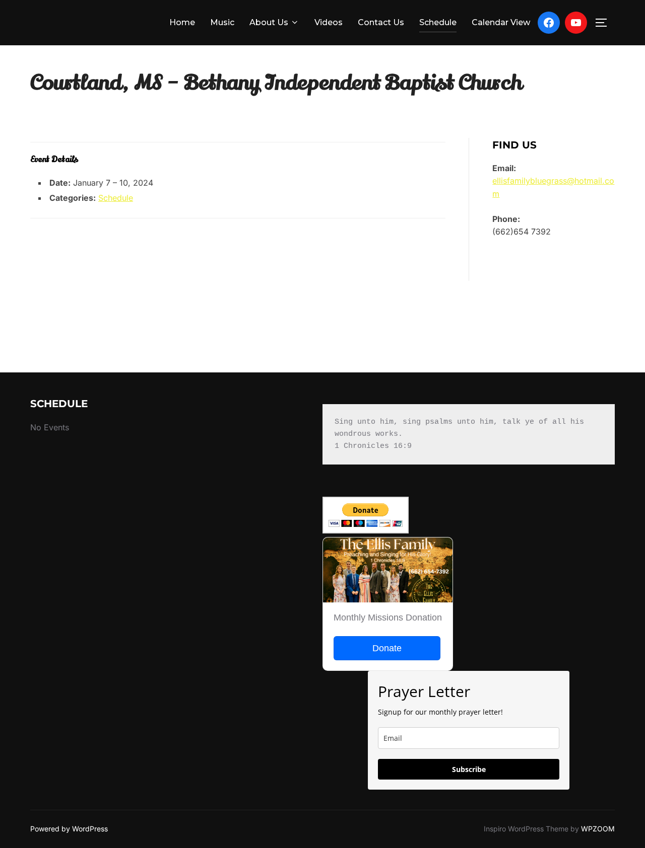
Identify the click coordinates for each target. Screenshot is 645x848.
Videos (328, 22)
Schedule (438, 22)
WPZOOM (598, 828)
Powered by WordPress (69, 828)
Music (222, 22)
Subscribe (469, 769)
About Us (268, 22)
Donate (387, 648)
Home (182, 22)
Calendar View (501, 22)
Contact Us (381, 22)
